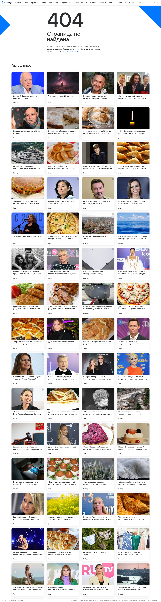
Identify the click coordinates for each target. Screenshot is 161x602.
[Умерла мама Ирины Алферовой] (28, 229)
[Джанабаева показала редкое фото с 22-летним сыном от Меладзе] (63, 334)
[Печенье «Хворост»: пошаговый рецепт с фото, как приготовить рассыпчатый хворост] (98, 334)
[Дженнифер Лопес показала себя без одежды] (63, 439)
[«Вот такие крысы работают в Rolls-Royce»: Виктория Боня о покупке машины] (28, 404)
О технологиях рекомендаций (88, 600)
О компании (12, 600)
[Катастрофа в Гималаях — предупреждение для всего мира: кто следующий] (28, 158)
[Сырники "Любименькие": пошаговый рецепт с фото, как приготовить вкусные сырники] (63, 158)
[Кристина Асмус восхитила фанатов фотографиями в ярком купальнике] (98, 509)
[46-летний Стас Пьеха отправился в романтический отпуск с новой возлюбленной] (133, 334)
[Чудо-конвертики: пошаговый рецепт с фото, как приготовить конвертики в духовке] (133, 158)
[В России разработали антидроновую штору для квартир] (98, 264)
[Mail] (3, 2)
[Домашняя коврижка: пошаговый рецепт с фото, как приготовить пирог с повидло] (63, 404)
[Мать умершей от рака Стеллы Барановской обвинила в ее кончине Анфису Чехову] (133, 193)
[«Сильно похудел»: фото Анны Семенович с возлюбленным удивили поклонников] (98, 579)
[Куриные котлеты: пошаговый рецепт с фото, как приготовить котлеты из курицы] (28, 299)
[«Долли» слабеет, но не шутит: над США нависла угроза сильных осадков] (133, 474)
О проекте (74, 600)
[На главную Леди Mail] (8, 2)
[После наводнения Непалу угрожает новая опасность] (133, 404)
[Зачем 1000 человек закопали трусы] (98, 544)
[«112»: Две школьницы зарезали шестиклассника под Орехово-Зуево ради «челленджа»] (133, 123)
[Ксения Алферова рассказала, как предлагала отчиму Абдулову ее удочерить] (28, 264)
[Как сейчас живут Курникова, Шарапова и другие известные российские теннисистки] (28, 509)
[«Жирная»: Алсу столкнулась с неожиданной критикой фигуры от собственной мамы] (133, 264)
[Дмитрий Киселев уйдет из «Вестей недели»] (28, 88)
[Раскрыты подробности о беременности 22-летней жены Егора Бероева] (98, 369)
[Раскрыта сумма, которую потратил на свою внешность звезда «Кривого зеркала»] (98, 88)
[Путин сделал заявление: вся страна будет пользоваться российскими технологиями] (28, 474)
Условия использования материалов (133, 600)
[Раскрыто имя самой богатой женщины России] (63, 193)
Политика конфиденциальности (110, 600)
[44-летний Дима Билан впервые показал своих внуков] (98, 193)
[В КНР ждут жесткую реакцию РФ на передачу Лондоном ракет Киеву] (98, 299)
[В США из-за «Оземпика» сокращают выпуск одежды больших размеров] (133, 544)
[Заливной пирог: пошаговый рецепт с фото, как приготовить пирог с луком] (28, 193)
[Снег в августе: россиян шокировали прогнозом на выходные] (98, 474)
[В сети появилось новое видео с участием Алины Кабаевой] (28, 369)
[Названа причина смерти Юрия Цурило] (28, 123)
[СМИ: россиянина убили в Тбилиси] (98, 229)
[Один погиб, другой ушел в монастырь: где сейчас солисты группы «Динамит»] (133, 88)
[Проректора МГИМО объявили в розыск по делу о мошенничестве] (98, 158)
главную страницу (70, 51)
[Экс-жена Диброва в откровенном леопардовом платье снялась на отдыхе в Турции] (28, 579)
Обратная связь (152, 600)
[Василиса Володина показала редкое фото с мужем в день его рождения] (133, 369)
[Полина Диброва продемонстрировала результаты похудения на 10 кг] (63, 579)
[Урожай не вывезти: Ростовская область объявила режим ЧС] (133, 579)
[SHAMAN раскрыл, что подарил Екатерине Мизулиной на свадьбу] (28, 544)
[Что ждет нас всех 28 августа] (63, 88)
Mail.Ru (4, 600)
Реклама (20, 600)
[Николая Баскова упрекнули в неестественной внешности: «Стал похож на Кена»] (63, 369)
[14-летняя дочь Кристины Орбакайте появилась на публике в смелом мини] (63, 264)
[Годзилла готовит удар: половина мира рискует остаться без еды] (133, 229)
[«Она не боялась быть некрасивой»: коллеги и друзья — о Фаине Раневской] (98, 404)
